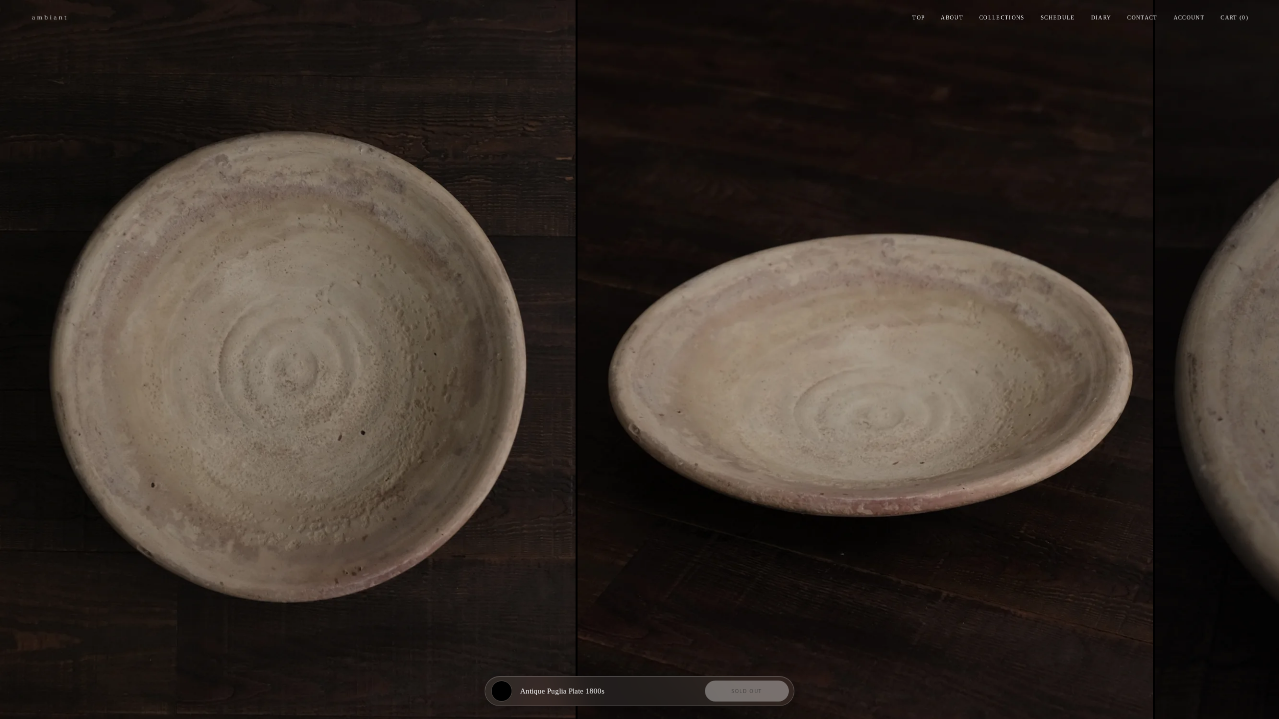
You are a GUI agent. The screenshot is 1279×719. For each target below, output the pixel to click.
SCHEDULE (1058, 17)
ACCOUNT (1189, 17)
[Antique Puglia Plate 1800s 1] (288, 359)
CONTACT (1142, 17)
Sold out (746, 691)
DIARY (1101, 17)
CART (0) (1235, 17)
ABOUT (952, 17)
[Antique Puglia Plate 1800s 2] (865, 359)
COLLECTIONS (1002, 17)
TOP (918, 17)
